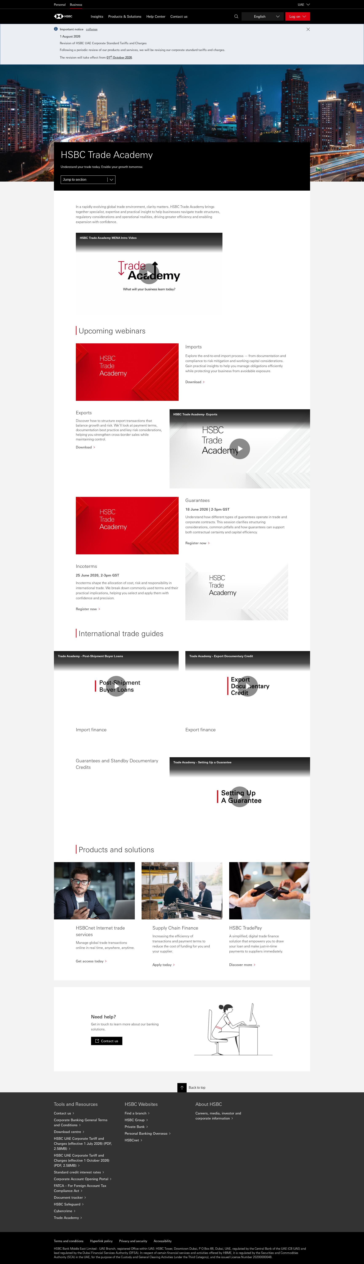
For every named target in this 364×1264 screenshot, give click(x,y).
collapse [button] (92, 29)
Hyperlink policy (101, 1241)
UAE (301, 4)
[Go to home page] (64, 16)
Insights (97, 16)
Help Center (155, 16)
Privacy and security (133, 1241)
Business (76, 4)
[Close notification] (308, 29)
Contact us (178, 16)
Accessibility (162, 1241)
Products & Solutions (124, 16)
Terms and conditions (68, 1241)
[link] (106, 1041)
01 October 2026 (119, 57)
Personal (60, 4)
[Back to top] (182, 1087)
